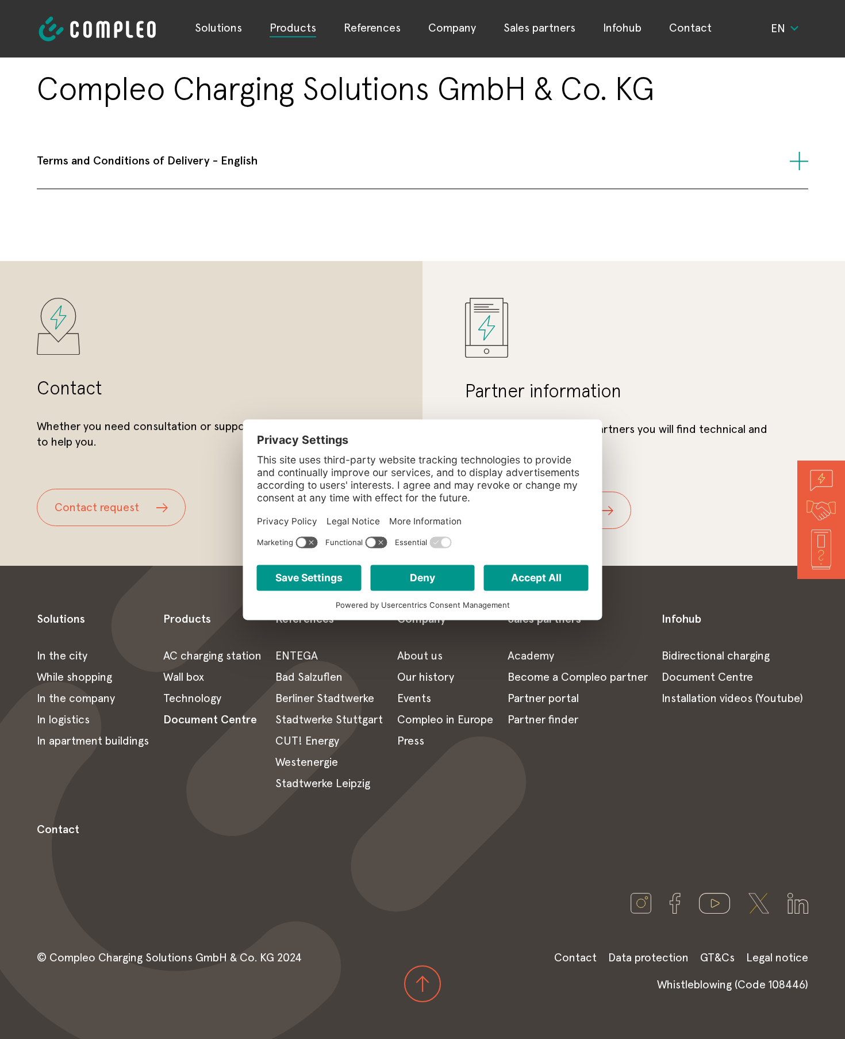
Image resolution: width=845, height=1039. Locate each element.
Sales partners (539, 28)
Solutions (218, 28)
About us (420, 656)
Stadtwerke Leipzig (322, 783)
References (372, 28)
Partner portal (543, 698)
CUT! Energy (307, 741)
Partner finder (543, 720)
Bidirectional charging (716, 656)
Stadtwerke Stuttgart (329, 720)
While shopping (74, 677)
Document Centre (210, 720)
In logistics (63, 720)
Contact (690, 28)
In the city (62, 656)
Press (410, 741)
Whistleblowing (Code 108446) (732, 985)
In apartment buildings (93, 741)
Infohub (622, 28)
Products (293, 28)
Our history (425, 677)
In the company (76, 698)
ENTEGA (296, 656)
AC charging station (212, 656)
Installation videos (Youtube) (732, 698)
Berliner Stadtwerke (324, 698)
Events (414, 698)
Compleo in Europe (445, 720)
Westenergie (306, 762)
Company (452, 28)
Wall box (183, 677)
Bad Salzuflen (309, 677)
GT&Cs (717, 958)
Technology (192, 698)
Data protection (648, 958)
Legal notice (777, 958)
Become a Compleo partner (578, 677)
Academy (531, 656)
